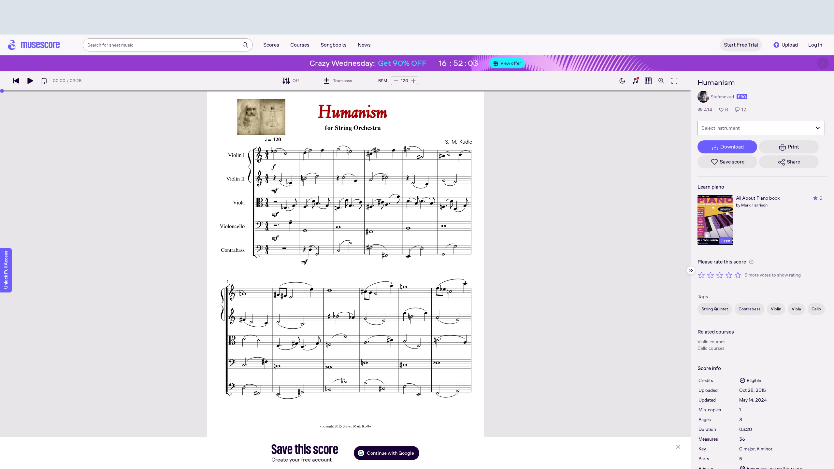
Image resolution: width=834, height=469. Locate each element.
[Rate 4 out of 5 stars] (729, 275)
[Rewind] (16, 80)
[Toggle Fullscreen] (674, 80)
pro (742, 96)
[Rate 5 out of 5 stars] (738, 275)
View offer (510, 63)
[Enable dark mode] (622, 80)
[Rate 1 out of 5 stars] (701, 275)
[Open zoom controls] (661, 80)
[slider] (2, 91)
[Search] (245, 45)
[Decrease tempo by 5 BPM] (396, 81)
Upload (790, 45)
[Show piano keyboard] (635, 80)
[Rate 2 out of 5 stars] (710, 275)
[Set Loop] (43, 80)
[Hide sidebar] (691, 270)
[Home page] (34, 45)
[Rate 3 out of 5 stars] (720, 275)
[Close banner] (823, 63)
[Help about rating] (751, 262)
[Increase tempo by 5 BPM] (413, 81)
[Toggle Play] (30, 81)
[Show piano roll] (648, 80)
